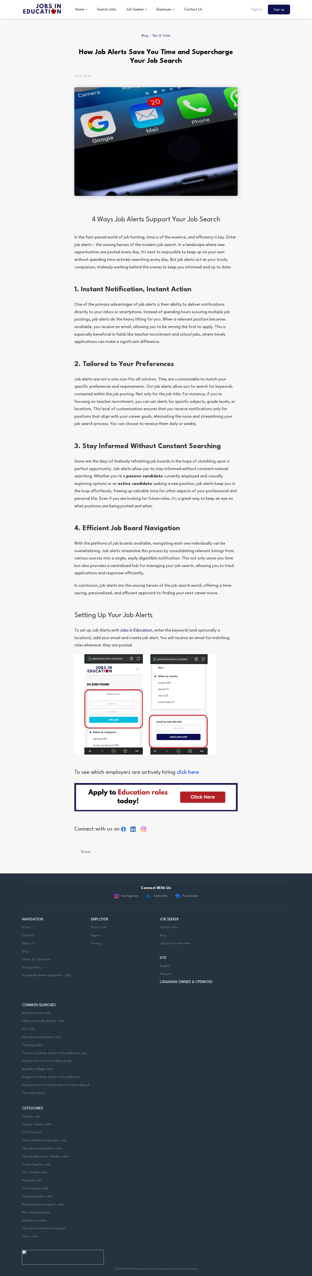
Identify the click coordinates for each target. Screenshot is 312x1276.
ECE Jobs (28, 1029)
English (165, 966)
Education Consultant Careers (44, 1228)
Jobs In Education (136, 630)
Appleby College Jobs (37, 1069)
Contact (28, 935)
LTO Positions (32, 1132)
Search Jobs (168, 927)
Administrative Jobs (36, 1013)
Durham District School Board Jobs (47, 1061)
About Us (28, 943)
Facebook (190, 896)
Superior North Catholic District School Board (55, 1085)
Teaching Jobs (32, 1045)
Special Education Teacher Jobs (45, 1156)
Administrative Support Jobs (43, 1204)
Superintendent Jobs (37, 1196)
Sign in (256, 9)
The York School (33, 1093)
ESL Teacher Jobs (34, 1172)
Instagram (129, 896)
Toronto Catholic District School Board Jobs (54, 1053)
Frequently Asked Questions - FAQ (46, 975)
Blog (145, 35)
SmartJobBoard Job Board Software (174, 1269)
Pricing (95, 943)
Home (26, 927)
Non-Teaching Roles (36, 1212)
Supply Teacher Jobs (37, 1124)
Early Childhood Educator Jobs (44, 1140)
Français (166, 974)
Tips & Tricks (161, 35)
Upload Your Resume (175, 943)
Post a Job (98, 927)
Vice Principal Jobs (36, 1188)
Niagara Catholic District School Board (50, 1077)
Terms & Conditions (36, 959)
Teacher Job (30, 1116)
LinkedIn (160, 896)
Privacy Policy (31, 967)
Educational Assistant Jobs (41, 1037)
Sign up (278, 9)
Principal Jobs (32, 1180)
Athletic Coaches (34, 1220)
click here (188, 772)
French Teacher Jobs (36, 1164)
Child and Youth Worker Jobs (43, 1021)
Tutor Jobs (30, 1236)
